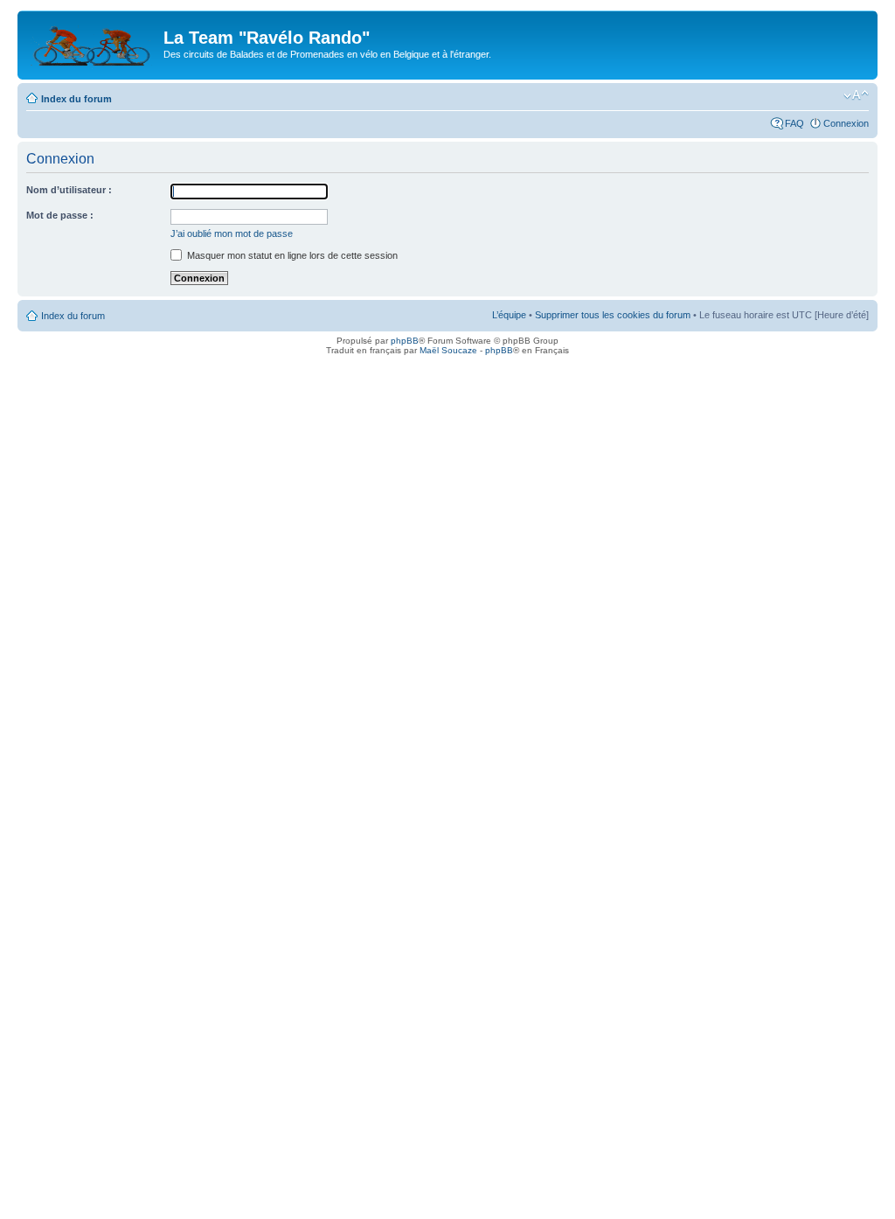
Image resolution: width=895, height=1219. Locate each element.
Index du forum (76, 99)
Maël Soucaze (448, 350)
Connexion (846, 123)
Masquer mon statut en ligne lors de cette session (291, 255)
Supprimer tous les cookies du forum (612, 315)
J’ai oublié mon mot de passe (231, 233)
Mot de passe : (60, 215)
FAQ (794, 123)
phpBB (405, 340)
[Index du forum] (92, 43)
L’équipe (509, 315)
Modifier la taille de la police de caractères (856, 95)
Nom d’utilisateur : (69, 190)
